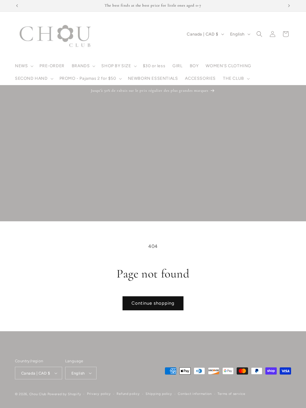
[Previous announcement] (17, 5)
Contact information (195, 394)
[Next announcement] (289, 5)
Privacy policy (99, 394)
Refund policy (128, 394)
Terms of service (231, 394)
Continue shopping (153, 303)
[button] (23, 66)
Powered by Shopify (64, 394)
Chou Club (37, 394)
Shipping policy (159, 394)
